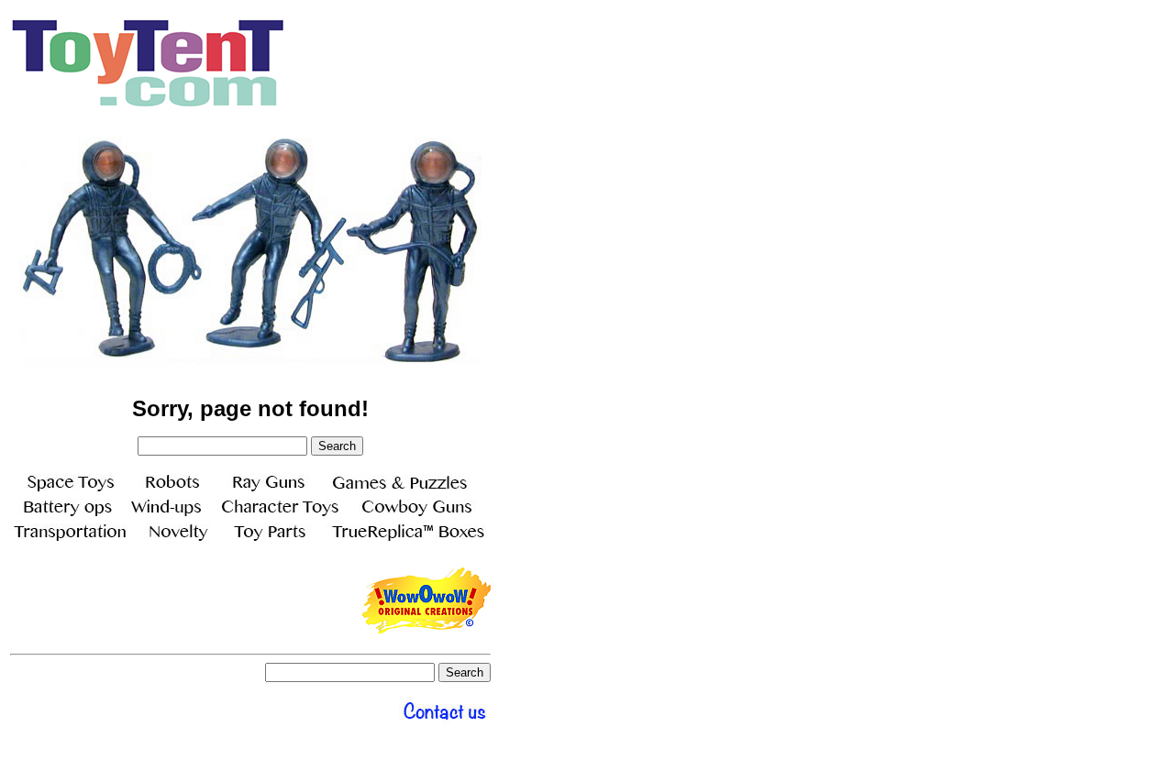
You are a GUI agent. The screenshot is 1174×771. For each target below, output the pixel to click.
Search (337, 446)
